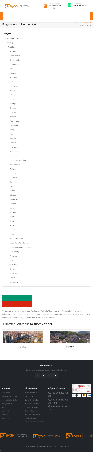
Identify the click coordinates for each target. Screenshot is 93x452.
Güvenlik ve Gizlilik (31, 407)
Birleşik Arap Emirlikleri (18, 160)
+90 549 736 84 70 (79, 6)
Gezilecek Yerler (13, 38)
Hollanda (13, 204)
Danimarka (14, 125)
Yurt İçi (10, 43)
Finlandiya (13, 138)
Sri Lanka (13, 273)
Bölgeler (87, 23)
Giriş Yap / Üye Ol (83, 17)
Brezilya (13, 112)
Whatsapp (79, 4)
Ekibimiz (5, 415)
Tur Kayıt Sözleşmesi (32, 404)
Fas (11, 186)
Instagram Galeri (8, 404)
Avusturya (13, 151)
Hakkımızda (6, 393)
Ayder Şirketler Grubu (9, 400)
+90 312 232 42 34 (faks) (58, 401)
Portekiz (13, 143)
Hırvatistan (14, 199)
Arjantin (13, 117)
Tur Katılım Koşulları (32, 400)
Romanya (13, 77)
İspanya (13, 212)
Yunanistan (14, 282)
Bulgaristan (14, 169)
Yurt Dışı (11, 47)
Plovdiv (14, 178)
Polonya (13, 91)
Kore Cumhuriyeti (16, 239)
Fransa (12, 191)
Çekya (12, 182)
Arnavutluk (14, 147)
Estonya (13, 104)
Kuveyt (12, 230)
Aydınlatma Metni (31, 393)
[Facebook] (43, 375)
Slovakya (13, 269)
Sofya (14, 173)
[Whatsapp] (0, 450)
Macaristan (14, 256)
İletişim (4, 407)
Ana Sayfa (78, 23)
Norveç (12, 134)
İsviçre (12, 221)
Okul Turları (29, 396)
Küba (12, 99)
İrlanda (12, 69)
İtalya (12, 208)
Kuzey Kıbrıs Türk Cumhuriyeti (20, 243)
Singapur (13, 108)
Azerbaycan (14, 121)
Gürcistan (13, 195)
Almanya (13, 51)
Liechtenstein (15, 56)
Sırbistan (13, 265)
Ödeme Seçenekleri (32, 411)
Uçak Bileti (5, 411)
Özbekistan (14, 64)
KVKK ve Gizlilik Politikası (33, 415)
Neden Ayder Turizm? (9, 396)
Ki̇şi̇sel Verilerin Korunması (34, 422)
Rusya (12, 82)
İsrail (12, 217)
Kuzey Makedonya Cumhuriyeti (21, 247)
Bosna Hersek (15, 165)
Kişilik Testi (5, 418)
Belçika (12, 156)
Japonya (13, 73)
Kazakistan (14, 86)
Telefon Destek (54, 4)
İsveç (12, 130)
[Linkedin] (49, 375)
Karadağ (13, 225)
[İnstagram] (37, 375)
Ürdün (12, 278)
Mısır (12, 260)
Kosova (12, 234)
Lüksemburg (14, 252)
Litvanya (13, 95)
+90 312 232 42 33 (54, 7)
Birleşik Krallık (15, 60)
